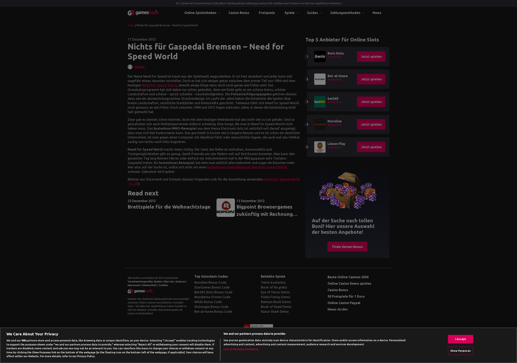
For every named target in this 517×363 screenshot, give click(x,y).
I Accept (460, 339)
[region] (258, 345)
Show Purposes (460, 350)
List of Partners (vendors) (241, 349)
